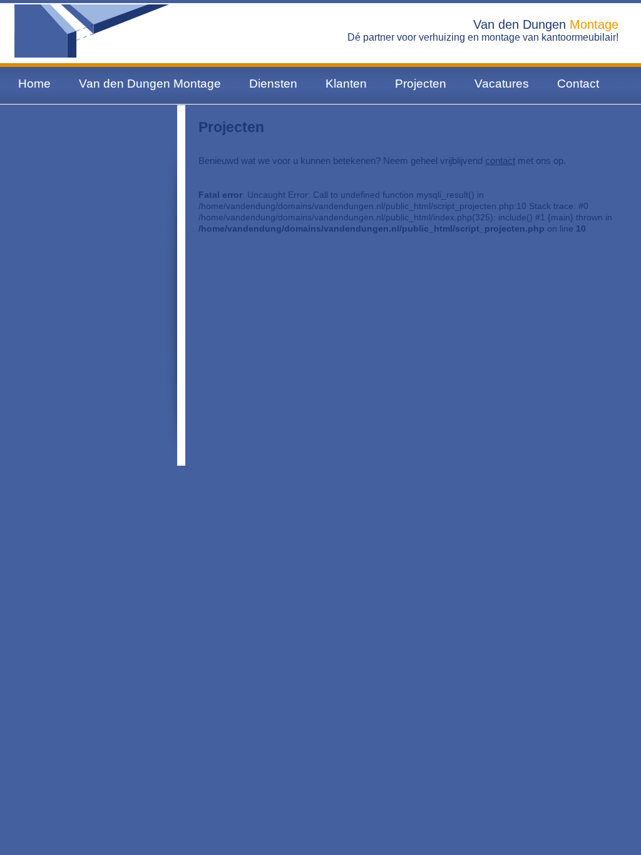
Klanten (346, 83)
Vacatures (501, 83)
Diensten (273, 83)
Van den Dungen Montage (150, 83)
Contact (578, 83)
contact (500, 160)
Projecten (420, 83)
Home (34, 83)
